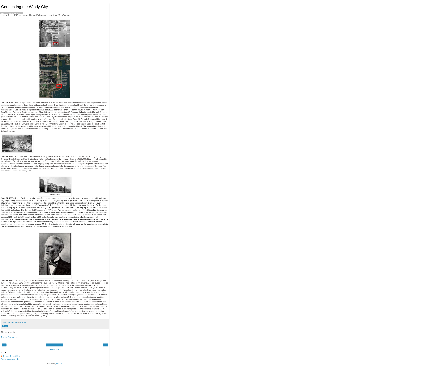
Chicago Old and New (11, 356)
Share (5, 326)
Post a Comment (9, 337)
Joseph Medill (75, 280)
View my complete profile (10, 359)
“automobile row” (22, 201)
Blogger (59, 364)
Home (55, 345)
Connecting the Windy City (24, 7)
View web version (54, 349)
